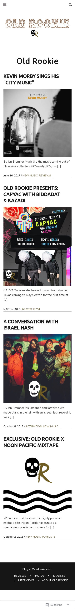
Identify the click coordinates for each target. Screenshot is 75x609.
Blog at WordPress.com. (37, 569)
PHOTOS (39, 576)
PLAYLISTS (49, 537)
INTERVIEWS (34, 426)
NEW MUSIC (30, 175)
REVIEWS (45, 175)
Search (69, 4)
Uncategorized (31, 309)
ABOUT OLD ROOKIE (55, 580)
